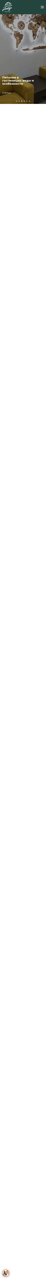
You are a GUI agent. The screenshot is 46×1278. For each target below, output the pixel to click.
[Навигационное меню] (42, 7)
